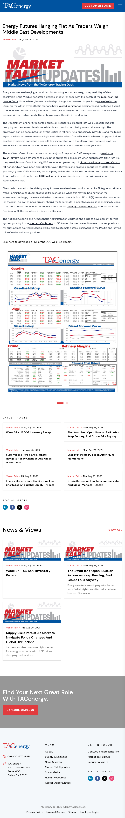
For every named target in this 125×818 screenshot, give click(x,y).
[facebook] (12, 507)
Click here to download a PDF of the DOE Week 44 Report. (37, 242)
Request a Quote (98, 762)
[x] (19, 507)
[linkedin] (5, 507)
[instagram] (26, 507)
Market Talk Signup (99, 756)
